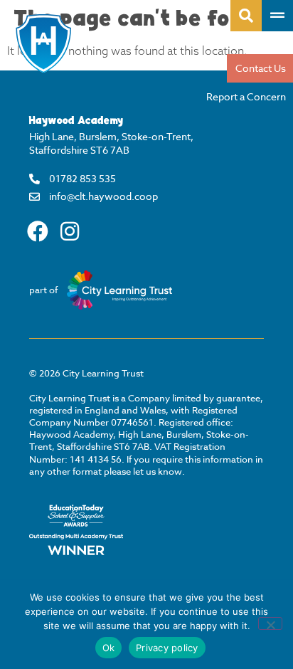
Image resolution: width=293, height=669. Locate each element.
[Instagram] (69, 231)
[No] (270, 623)
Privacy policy (167, 647)
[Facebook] (37, 231)
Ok (108, 647)
